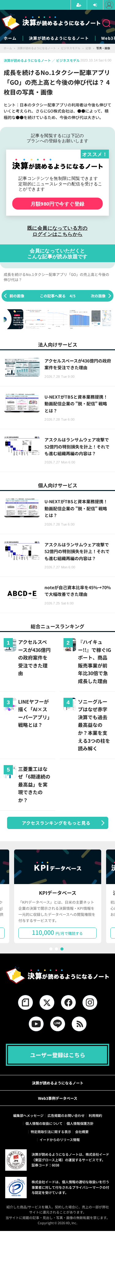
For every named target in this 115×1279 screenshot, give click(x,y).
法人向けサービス (57, 344)
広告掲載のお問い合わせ (66, 1115)
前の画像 (17, 295)
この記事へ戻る (57, 295)
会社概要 (82, 1131)
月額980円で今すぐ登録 (58, 203)
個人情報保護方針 (80, 1123)
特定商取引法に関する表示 (51, 1131)
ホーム (10, 38)
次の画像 (98, 295)
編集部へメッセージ (28, 1115)
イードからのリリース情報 (60, 1139)
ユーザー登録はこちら (57, 1055)
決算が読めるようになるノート (59, 38)
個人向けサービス (57, 485)
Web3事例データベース (57, 1098)
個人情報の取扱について (44, 1123)
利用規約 (95, 1115)
